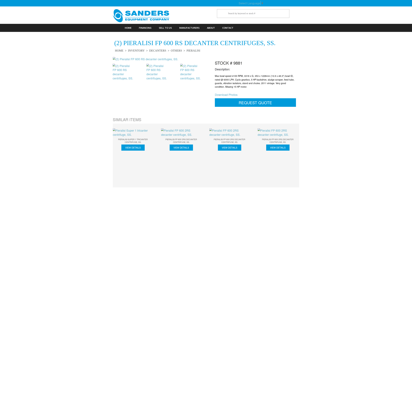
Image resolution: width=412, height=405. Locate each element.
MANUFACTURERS (189, 27)
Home (128, 27)
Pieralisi (193, 50)
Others (176, 50)
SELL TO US (165, 27)
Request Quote (255, 102)
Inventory (136, 50)
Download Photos (226, 94)
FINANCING (145, 27)
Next (207, 73)
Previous (108, 73)
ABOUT (211, 27)
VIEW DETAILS (133, 147)
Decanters (157, 50)
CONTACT (227, 27)
